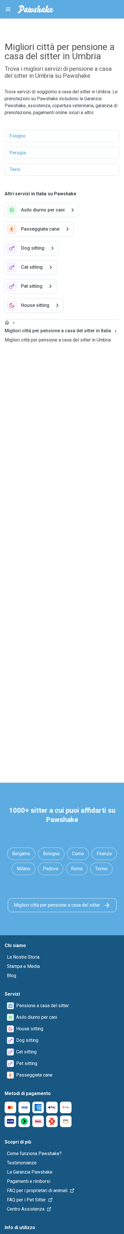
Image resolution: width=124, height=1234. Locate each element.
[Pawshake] (35, 9)
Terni (15, 169)
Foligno (18, 136)
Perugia (18, 152)
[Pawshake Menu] (8, 9)
